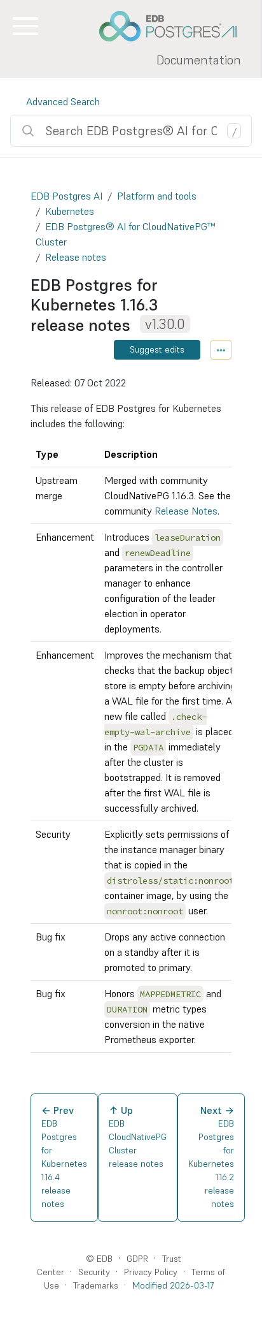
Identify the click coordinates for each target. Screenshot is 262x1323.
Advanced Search (63, 101)
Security (94, 1272)
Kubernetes (69, 211)
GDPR (137, 1258)
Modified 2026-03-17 (173, 1285)
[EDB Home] (175, 26)
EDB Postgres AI (66, 195)
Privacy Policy (150, 1272)
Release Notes (186, 510)
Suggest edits (157, 349)
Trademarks (95, 1285)
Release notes (75, 257)
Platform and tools (157, 195)
